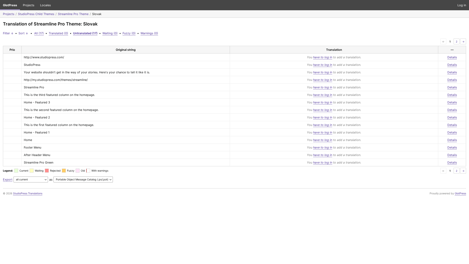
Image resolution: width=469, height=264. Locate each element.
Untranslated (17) (85, 33)
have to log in (322, 57)
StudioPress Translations (27, 193)
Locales (45, 5)
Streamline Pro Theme (73, 14)
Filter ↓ (8, 33)
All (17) (39, 33)
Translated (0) (58, 33)
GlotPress (10, 5)
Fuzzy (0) (129, 33)
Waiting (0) (110, 33)
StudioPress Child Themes (36, 14)
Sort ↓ (23, 33)
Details (452, 57)
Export (7, 179)
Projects (28, 5)
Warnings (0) (149, 33)
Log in (461, 5)
